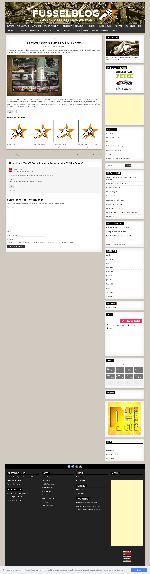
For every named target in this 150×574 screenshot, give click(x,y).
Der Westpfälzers (47, 488)
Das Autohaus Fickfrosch (39, 144)
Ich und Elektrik (111, 217)
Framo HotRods (130, 26)
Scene (54, 38)
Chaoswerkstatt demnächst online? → (89, 155)
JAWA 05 (109, 280)
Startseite (10, 26)
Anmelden (109, 446)
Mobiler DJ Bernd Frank (14, 497)
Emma (108, 263)
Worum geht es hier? (113, 138)
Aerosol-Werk (46, 480)
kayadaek (79, 490)
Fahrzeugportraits (23, 26)
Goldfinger (109, 267)
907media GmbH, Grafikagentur (17, 493)
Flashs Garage (46, 491)
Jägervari (109, 276)
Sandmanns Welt (47, 506)
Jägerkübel (109, 272)
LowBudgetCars (12, 31)
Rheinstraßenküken (13, 484)
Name (9, 231)
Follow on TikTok (132, 321)
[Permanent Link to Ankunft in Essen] (18, 131)
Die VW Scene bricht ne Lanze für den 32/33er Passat (54, 43)
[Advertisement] (124, 110)
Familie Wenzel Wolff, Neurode (86, 503)
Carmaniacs (104, 31)
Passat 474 (110, 288)
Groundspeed (46, 495)
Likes (110, 328)
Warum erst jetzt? (112, 192)
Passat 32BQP (111, 284)
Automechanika (67, 26)
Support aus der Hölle (113, 188)
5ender (108, 255)
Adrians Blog (46, 477)
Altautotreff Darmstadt (51, 26)
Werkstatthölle (48, 31)
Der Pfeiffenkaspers (48, 484)
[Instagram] (76, 466)
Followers (133, 325)
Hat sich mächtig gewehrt (114, 208)
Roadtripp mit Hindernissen (115, 200)
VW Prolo (95, 31)
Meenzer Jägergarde (14, 480)
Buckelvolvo (110, 259)
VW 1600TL (77, 31)
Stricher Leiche (35, 31)
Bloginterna (91, 26)
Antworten (12, 191)
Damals (109, 26)
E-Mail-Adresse (12, 235)
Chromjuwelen (81, 480)
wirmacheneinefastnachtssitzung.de (88, 506)
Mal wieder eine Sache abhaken (117, 183)
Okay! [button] (139, 570)
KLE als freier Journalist (14, 500)
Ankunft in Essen (12, 144)
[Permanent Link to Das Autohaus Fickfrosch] (42, 131)
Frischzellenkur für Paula (114, 204)
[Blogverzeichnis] (127, 557)
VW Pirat (86, 31)
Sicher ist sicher (111, 196)
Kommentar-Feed (112, 454)
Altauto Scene (36, 26)
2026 (124, 365)
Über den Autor (111, 142)
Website (10, 239)
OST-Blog (45, 502)
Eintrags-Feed (110, 450)
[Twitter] (69, 466)
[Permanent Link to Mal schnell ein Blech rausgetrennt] (66, 131)
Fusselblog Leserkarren (114, 150)
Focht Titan (118, 26)
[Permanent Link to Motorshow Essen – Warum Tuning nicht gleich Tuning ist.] (89, 131)
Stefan (16, 169)
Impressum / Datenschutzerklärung (118, 158)
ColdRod (101, 26)
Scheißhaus (110, 296)
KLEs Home (114, 31)
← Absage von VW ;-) (12, 155)
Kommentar (11, 207)
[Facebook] (72, 466)
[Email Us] (80, 466)
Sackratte (109, 292)
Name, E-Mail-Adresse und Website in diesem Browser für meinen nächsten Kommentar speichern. (42, 243)
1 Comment (61, 47)
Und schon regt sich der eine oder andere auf (121, 212)
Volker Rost (80, 493)
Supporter (109, 154)
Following (121, 325)
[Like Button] (10, 111)
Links (139, 26)
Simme (58, 31)
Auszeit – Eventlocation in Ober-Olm (88, 510)
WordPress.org (111, 458)
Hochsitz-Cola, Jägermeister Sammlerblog (20, 477)
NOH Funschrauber (48, 498)
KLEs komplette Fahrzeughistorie (117, 146)
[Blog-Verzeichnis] (127, 552)
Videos (110, 325)
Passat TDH (23, 31)
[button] (126, 570)
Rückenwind (66, 31)
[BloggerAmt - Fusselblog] (127, 554)
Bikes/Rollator (79, 26)
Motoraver (79, 477)
